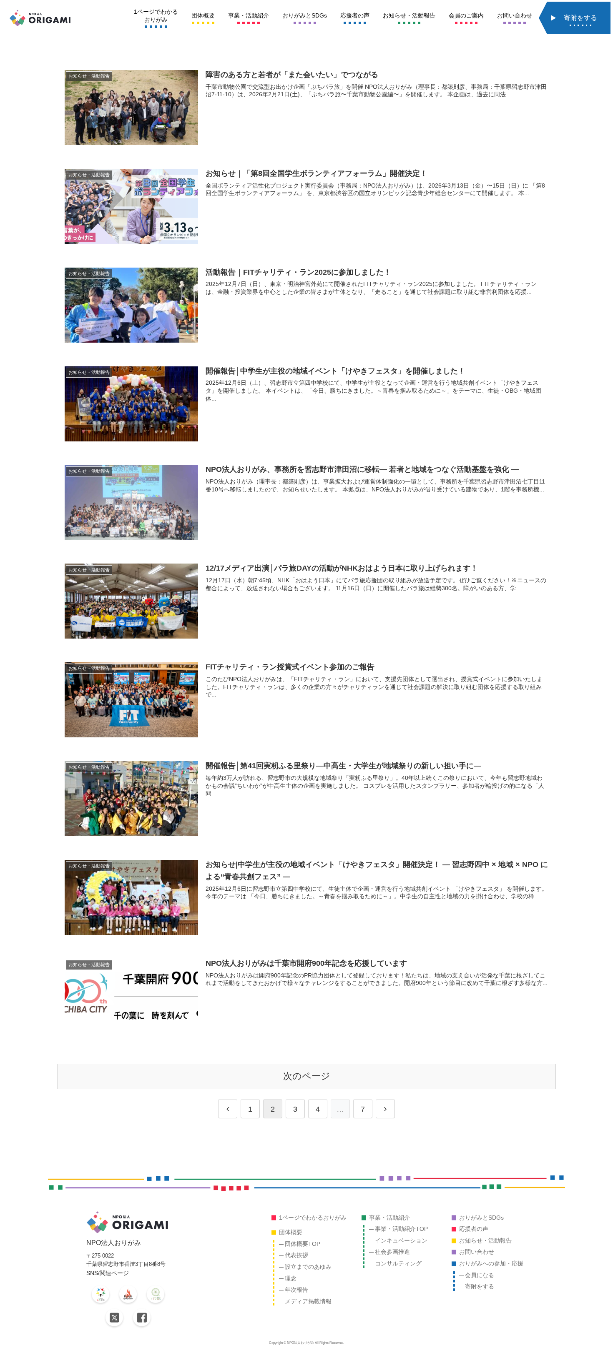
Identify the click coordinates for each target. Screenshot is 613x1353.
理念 (290, 1278)
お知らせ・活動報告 (485, 1240)
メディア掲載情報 (308, 1301)
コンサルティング (398, 1263)
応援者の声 (473, 1228)
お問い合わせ (476, 1251)
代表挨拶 (296, 1255)
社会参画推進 (392, 1251)
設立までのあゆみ (308, 1266)
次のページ (306, 1076)
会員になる (479, 1275)
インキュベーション (401, 1240)
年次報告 (296, 1289)
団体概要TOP (302, 1243)
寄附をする (479, 1286)
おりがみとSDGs (481, 1217)
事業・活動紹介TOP (401, 1228)
